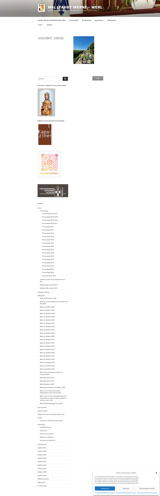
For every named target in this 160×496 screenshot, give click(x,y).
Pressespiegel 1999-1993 (49, 213)
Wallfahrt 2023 (42, 468)
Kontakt (49, 25)
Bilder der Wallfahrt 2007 (47, 310)
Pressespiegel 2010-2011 (49, 223)
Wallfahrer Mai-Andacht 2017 (48, 285)
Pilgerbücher (43, 430)
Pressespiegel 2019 (48, 249)
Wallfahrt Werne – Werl (75, 7)
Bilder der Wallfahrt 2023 (47, 362)
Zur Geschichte (86, 20)
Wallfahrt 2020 (42, 458)
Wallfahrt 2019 (42, 455)
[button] (156, 473)
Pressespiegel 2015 (48, 236)
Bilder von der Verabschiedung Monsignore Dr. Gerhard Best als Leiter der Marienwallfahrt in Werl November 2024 (53, 398)
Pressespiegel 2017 (48, 243)
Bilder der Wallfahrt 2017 (47, 343)
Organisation (99, 20)
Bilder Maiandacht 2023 (47, 381)
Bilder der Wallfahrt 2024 (47, 366)
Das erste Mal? (73, 20)
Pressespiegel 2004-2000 (50, 217)
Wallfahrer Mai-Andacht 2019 (49, 288)
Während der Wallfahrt (46, 437)
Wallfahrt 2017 (42, 448)
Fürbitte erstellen (43, 411)
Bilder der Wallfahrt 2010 (47, 320)
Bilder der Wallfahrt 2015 (47, 336)
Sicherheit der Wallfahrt (47, 434)
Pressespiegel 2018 (48, 246)
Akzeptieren (105, 488)
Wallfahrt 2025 (42, 475)
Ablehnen (126, 488)
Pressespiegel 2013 (48, 230)
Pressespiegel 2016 (48, 239)
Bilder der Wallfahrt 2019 (47, 349)
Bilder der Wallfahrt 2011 (47, 323)
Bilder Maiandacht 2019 (47, 377)
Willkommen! (41, 482)
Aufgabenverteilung (43, 292)
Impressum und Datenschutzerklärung (105, 492)
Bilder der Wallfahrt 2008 (47, 313)
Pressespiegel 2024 (48, 266)
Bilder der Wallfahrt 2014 (47, 333)
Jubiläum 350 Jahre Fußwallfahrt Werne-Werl (52, 20)
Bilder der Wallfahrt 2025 (47, 369)
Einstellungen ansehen (147, 488)
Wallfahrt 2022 (42, 465)
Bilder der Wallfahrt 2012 (47, 326)
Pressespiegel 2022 (48, 259)
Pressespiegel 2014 (48, 233)
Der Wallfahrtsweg (45, 427)
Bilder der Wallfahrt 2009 (47, 317)
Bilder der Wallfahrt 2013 (47, 330)
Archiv (40, 25)
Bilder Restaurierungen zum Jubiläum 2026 (52, 387)
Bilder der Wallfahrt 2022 (47, 359)
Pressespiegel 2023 (48, 262)
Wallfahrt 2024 (42, 472)
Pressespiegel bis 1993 (49, 275)
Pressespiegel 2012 (48, 226)
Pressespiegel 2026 (48, 272)
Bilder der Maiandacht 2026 (48, 298)
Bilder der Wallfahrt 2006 (47, 307)
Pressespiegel (44, 211)
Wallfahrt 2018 (42, 451)
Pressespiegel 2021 (48, 256)
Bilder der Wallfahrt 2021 (47, 356)
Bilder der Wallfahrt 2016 (47, 339)
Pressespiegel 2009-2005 (50, 220)
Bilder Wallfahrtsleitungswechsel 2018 (51, 403)
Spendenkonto (42, 444)
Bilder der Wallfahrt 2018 (47, 346)
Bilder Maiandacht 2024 (47, 384)
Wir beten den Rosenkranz (47, 440)
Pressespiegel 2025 (48, 269)
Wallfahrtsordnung (43, 479)
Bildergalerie (112, 20)
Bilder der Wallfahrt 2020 (47, 352)
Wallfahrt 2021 (42, 461)
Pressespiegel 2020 (48, 253)
